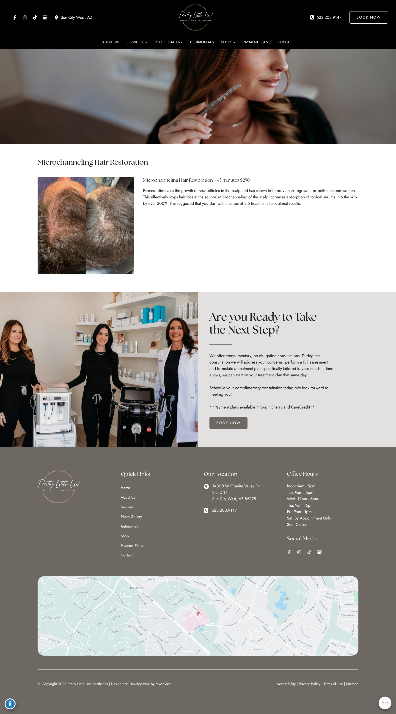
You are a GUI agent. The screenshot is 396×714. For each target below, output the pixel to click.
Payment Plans (132, 545)
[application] (145, 42)
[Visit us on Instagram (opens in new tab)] (25, 17)
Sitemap (352, 683)
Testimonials (130, 526)
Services (127, 507)
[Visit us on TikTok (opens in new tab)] (35, 17)
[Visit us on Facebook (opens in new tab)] (14, 17)
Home (125, 487)
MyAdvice (163, 683)
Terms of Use (333, 683)
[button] (367, 17)
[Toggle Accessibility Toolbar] (10, 703)
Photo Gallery (131, 516)
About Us (128, 497)
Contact (127, 555)
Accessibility (286, 683)
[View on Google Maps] (198, 616)
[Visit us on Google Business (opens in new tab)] (45, 17)
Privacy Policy (309, 683)
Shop (125, 536)
